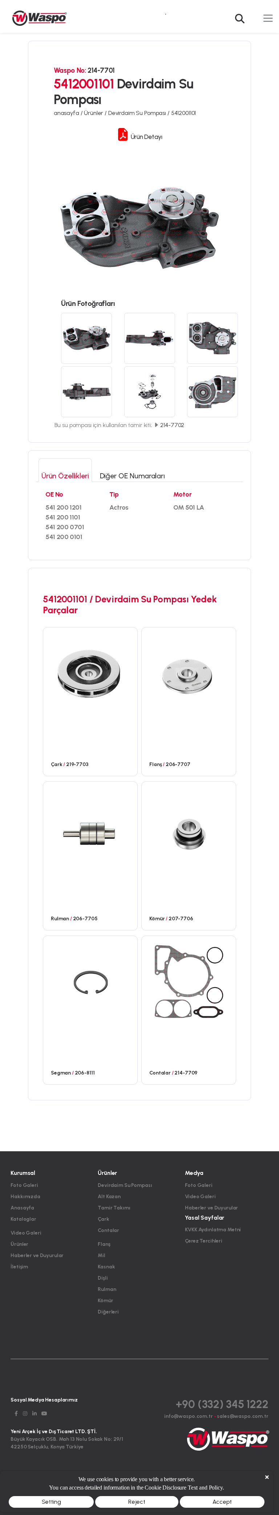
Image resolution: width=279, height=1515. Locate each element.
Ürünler (19, 1244)
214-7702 (172, 425)
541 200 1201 (63, 507)
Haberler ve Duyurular (37, 1255)
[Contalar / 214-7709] (189, 981)
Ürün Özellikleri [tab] (65, 475)
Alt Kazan (109, 1196)
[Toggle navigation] (268, 18)
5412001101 (183, 112)
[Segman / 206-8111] (90, 981)
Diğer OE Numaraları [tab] (132, 475)
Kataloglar (23, 1219)
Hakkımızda (25, 1196)
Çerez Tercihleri (203, 1241)
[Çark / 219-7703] (90, 672)
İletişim (19, 1267)
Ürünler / (96, 112)
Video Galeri (26, 1233)
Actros (119, 507)
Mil (101, 1255)
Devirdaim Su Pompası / (139, 112)
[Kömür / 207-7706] (189, 827)
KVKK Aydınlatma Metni (213, 1230)
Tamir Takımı (114, 1208)
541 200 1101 (62, 517)
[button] (241, 14)
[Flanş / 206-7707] (189, 672)
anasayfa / (69, 112)
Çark (103, 1219)
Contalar (108, 1230)
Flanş (104, 1244)
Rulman (107, 1289)
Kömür (105, 1300)
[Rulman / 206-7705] (90, 827)
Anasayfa (22, 1208)
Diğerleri (108, 1312)
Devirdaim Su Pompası (125, 1185)
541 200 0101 (63, 537)
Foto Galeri (24, 1185)
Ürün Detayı (145, 136)
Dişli (103, 1278)
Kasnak (106, 1267)
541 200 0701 (64, 527)
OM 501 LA (188, 507)
